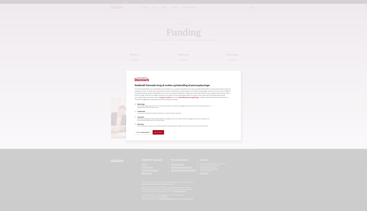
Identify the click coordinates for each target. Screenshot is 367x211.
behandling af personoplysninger (189, 97)
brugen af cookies (165, 97)
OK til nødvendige (143, 132)
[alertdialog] (183, 105)
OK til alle (158, 132)
